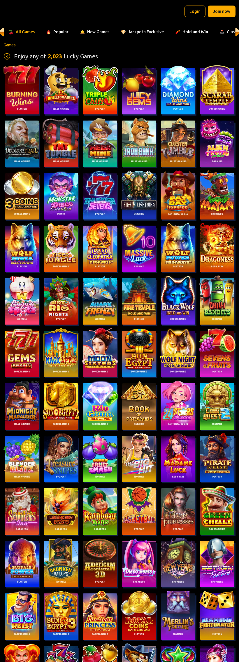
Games (9, 45)
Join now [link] (221, 11)
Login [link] (195, 11)
